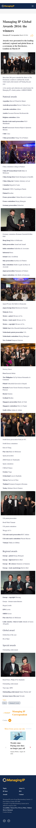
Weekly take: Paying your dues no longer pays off (17, 746)
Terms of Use (14, 808)
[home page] (8, 6)
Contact (21, 794)
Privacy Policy (22, 808)
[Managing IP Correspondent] (7, 713)
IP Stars (5, 791)
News (4, 703)
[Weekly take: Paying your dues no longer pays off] (18, 736)
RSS (20, 791)
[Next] (30, 747)
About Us (21, 788)
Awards (5, 794)
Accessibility (6, 808)
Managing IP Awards (14, 703)
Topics (5, 788)
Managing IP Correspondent (19, 713)
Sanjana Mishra (14, 751)
